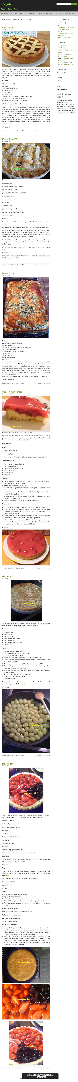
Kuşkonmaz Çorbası (63, 23)
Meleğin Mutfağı (62, 46)
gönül (59, 64)
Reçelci (7, 4)
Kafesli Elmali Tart (10, 139)
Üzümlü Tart (7, 576)
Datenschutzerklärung (9, 14)
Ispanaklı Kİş (8, 273)
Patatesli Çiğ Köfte (68, 64)
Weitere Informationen (48, 1075)
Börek (59, 37)
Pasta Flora (7, 27)
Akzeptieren (41, 1077)
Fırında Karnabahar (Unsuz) (65, 33)
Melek (59, 62)
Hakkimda (32, 14)
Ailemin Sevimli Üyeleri (45, 14)
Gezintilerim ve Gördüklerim (65, 14)
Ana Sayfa (23, 14)
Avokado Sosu (62, 27)
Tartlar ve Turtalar (20, 131)
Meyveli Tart (7, 763)
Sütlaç (70, 54)
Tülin (12, 131)
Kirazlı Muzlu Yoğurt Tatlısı (65, 29)
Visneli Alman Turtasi (12, 391)
